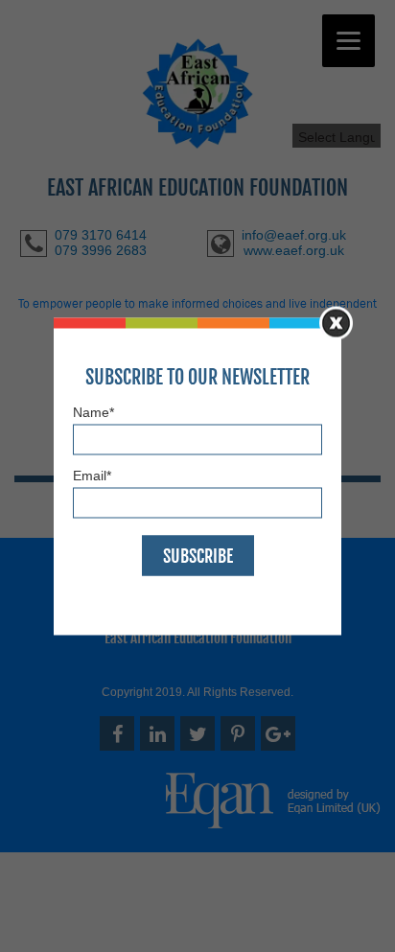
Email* (92, 475)
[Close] (336, 322)
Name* (93, 411)
